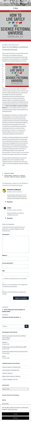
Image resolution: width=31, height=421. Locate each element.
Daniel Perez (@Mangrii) (14, 189)
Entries (5, 403)
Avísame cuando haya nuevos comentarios (15, 278)
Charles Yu (16, 175)
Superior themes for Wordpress (10, 395)
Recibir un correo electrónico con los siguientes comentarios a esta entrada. (14, 285)
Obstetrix (4, 342)
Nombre (4, 255)
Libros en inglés (15, 176)
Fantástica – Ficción (14, 2)
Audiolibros (8, 175)
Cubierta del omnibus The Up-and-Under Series (15, 351)
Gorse (3, 356)
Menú (16, 8)
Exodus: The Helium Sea (14, 367)
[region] (15, 412)
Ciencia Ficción (9, 173)
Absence (10, 373)
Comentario (6, 234)
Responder (10, 201)
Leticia (16, 44)
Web (3, 271)
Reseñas (23, 176)
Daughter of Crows (13, 379)
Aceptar (15, 414)
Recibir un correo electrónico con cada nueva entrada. (14, 293)
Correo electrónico (7, 263)
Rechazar (15, 418)
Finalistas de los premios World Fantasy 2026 (14, 347)
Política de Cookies (12, 409)
